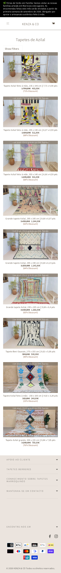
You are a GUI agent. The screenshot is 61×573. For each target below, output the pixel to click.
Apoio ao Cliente (18, 459)
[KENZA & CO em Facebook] (50, 536)
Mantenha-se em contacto (25, 491)
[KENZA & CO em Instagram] (56, 536)
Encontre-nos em (19, 526)
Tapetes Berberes (19, 469)
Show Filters (12, 48)
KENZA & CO (30, 24)
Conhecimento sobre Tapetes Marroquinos (27, 480)
